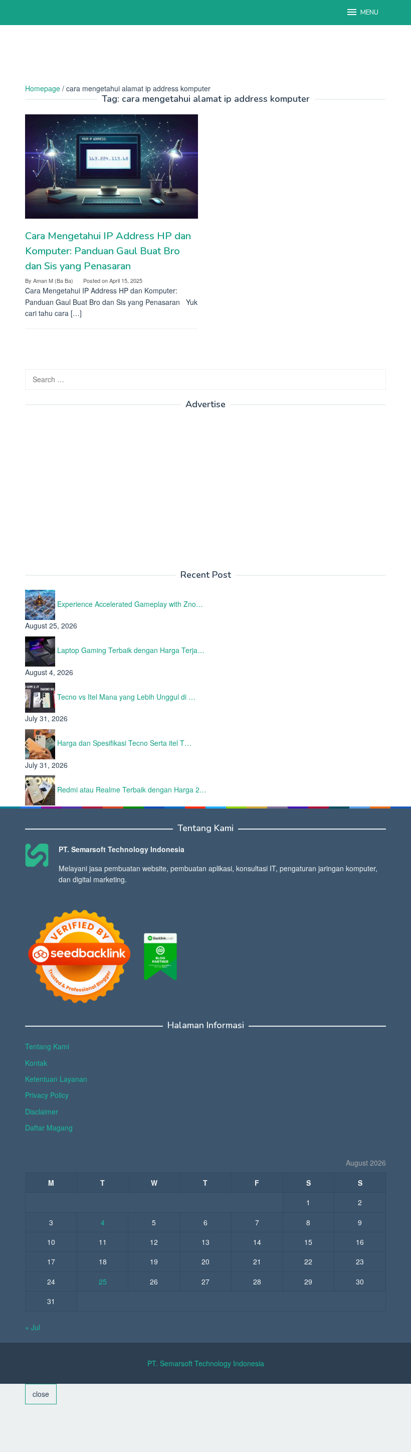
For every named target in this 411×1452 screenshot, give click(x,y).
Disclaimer (41, 1111)
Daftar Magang (49, 1127)
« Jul (32, 1327)
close (41, 1394)
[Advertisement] (207, 57)
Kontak (36, 1063)
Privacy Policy (47, 1095)
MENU (369, 12)
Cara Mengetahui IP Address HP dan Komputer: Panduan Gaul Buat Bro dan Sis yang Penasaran (108, 251)
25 (103, 1281)
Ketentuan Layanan (56, 1079)
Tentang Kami (47, 1046)
